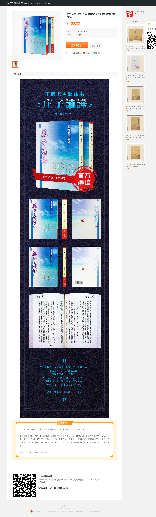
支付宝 (97, 53)
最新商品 (38, 3)
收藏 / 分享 (96, 46)
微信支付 (78, 53)
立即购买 (77, 45)
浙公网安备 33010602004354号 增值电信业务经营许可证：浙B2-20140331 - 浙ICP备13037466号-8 (66, 511)
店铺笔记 (48, 3)
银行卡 (88, 53)
